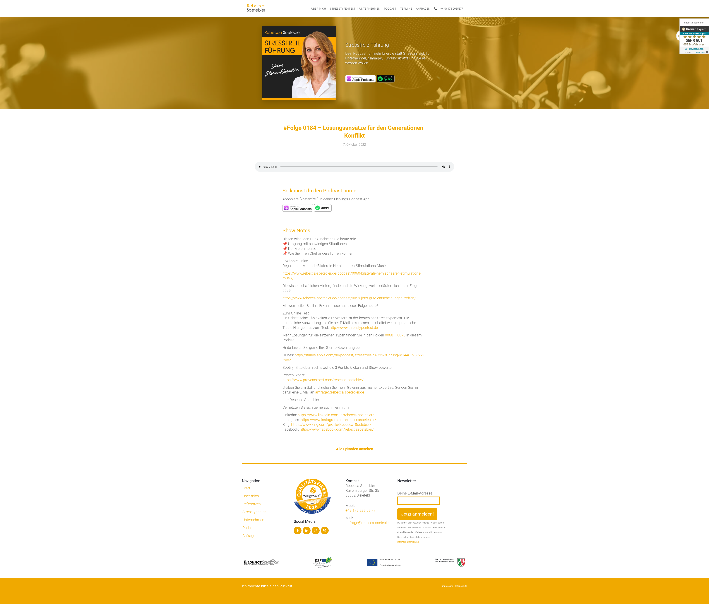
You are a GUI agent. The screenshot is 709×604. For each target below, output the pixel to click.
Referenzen (251, 504)
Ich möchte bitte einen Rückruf (267, 586)
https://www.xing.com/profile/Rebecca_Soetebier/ (331, 424)
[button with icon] (298, 530)
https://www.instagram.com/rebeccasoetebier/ (338, 420)
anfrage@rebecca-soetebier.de (339, 392)
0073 (401, 335)
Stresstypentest (254, 512)
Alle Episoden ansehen (354, 449)
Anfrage (248, 535)
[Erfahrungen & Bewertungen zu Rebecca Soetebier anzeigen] (694, 36)
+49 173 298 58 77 (360, 510)
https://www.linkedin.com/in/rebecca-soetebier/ (336, 415)
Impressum (447, 586)
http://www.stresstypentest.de (354, 327)
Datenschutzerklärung (408, 542)
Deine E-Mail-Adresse (414, 493)
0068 (389, 335)
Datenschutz (461, 586)
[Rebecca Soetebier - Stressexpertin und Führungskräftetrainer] (256, 9)
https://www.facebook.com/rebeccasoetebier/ (337, 429)
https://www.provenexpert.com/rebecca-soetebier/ (323, 380)
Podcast (249, 528)
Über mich (250, 496)
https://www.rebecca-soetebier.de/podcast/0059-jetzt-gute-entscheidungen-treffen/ (349, 298)
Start (246, 488)
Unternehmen (253, 520)
